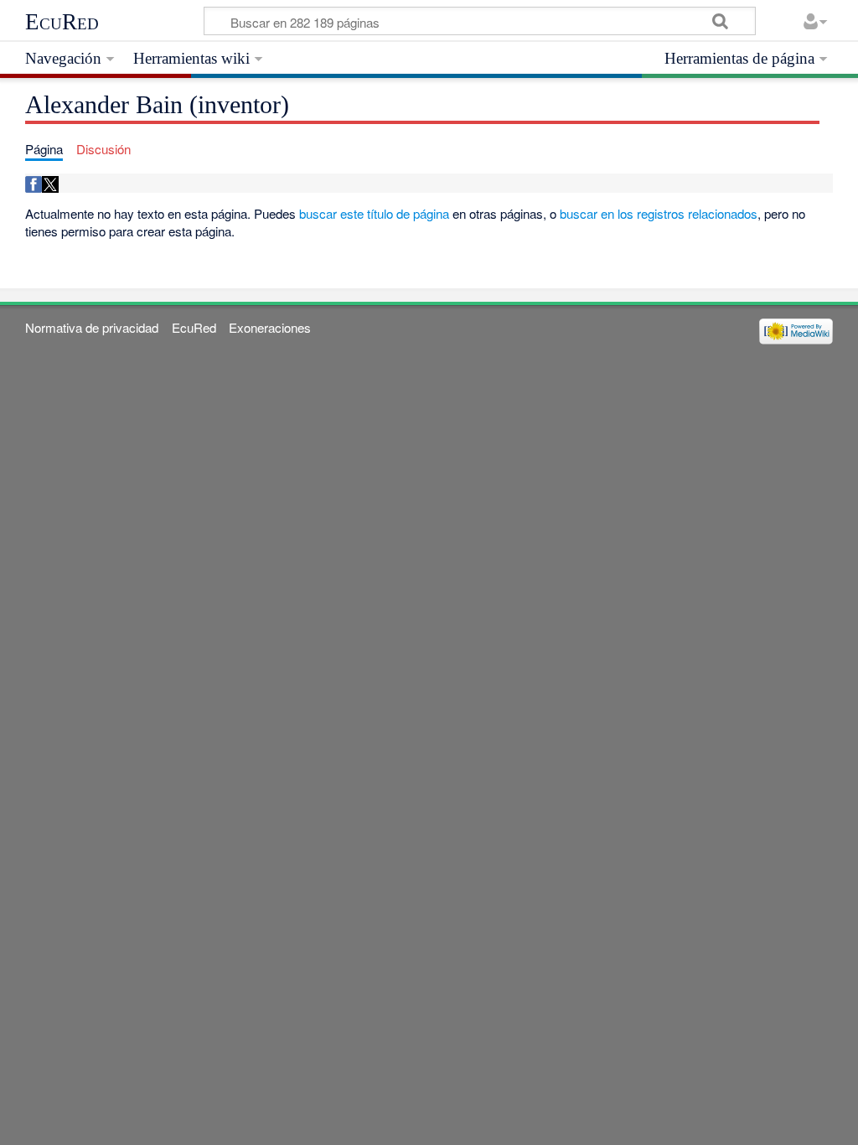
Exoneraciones (270, 327)
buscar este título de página (374, 213)
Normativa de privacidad (91, 327)
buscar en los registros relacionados (658, 213)
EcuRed (62, 21)
